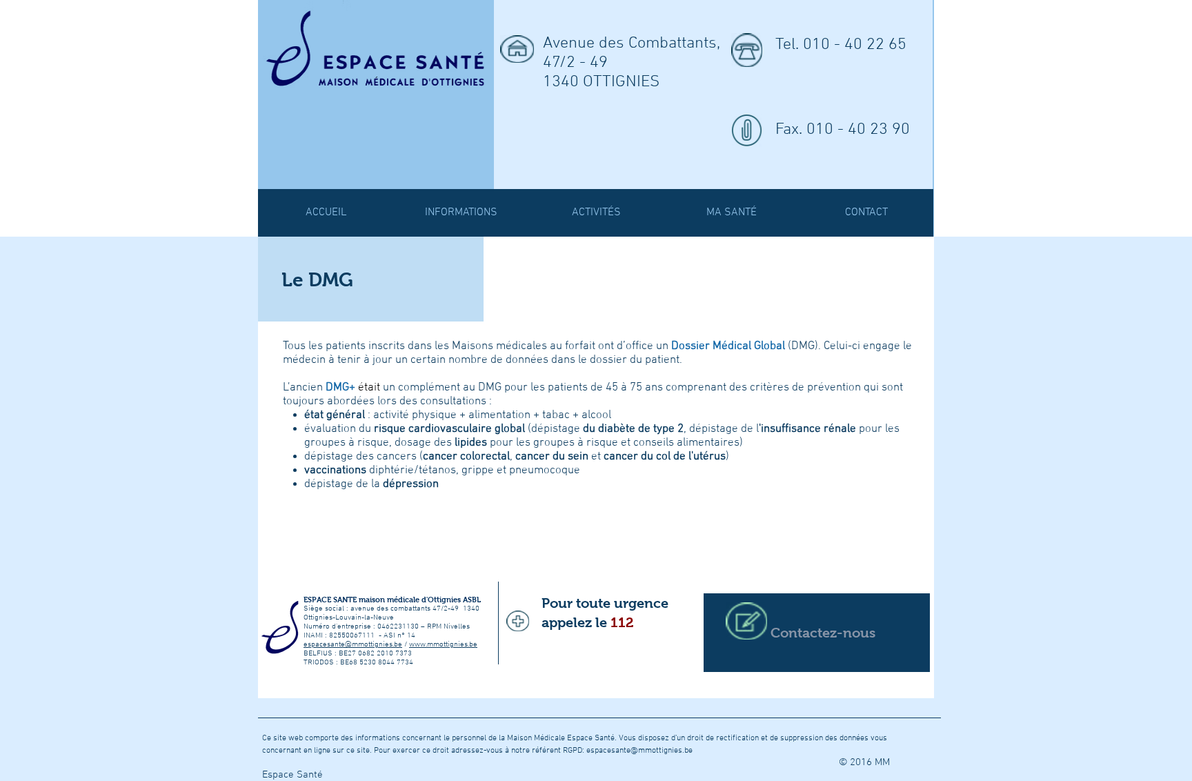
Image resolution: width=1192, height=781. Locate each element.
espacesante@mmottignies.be (353, 644)
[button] (596, 213)
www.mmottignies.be (443, 644)
